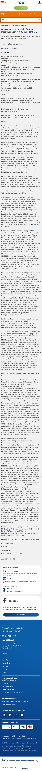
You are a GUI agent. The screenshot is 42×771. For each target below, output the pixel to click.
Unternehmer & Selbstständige (13, 693)
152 (20, 540)
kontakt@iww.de (8, 640)
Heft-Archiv (31, 14)
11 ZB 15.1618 (31, 223)
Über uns (5, 669)
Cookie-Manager (8, 739)
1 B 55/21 (33, 32)
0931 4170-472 (9, 636)
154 (28, 527)
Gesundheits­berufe (9, 689)
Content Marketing (8, 705)
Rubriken (22, 14)
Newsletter (6, 663)
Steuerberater (7, 683)
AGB (13, 736)
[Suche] (39, 14)
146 (20, 149)
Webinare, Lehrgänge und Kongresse (15, 702)
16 (36, 199)
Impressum (6, 736)
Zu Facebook (20, 615)
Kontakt (5, 660)
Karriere (5, 666)
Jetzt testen (21, 8)
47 (29, 529)
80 (11, 157)
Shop (4, 672)
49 (10, 554)
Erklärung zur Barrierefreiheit (25, 739)
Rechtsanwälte (7, 686)
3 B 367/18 (35, 225)
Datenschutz (21, 736)
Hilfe (3, 657)
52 (8, 531)
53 (33, 529)
